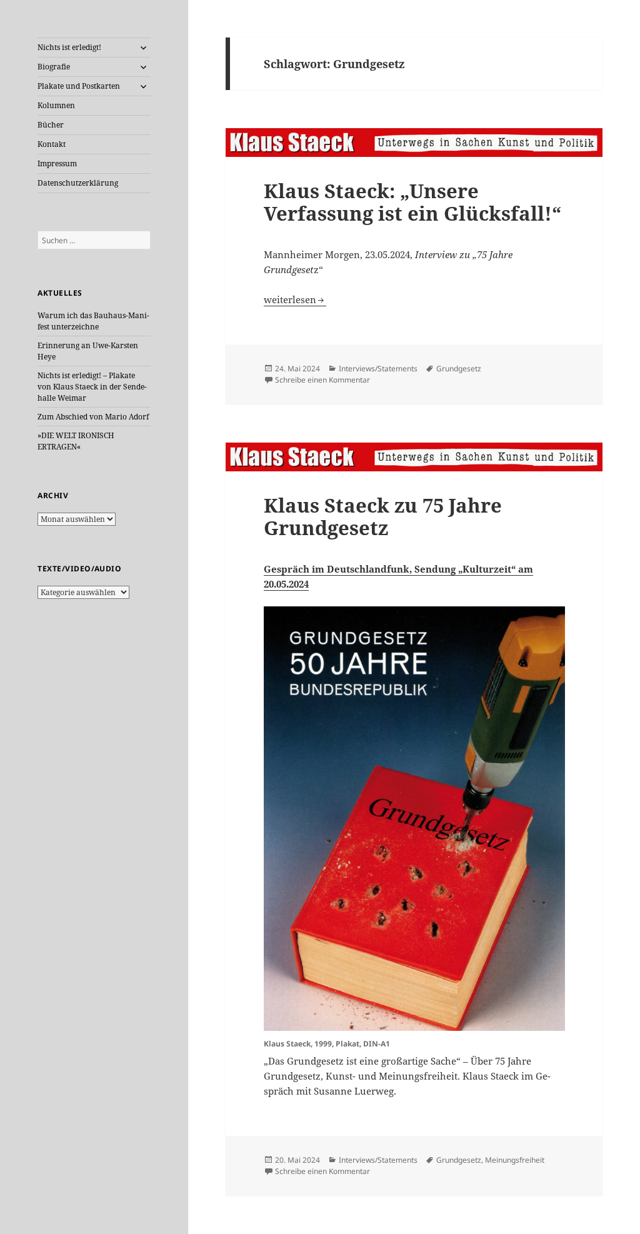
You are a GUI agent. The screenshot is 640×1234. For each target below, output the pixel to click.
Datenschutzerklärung (78, 183)
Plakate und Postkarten (79, 86)
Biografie (54, 66)
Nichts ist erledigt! (69, 47)
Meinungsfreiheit (514, 1160)
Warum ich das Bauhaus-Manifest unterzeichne (93, 321)
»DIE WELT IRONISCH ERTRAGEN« (76, 441)
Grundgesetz (458, 368)
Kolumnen (56, 105)
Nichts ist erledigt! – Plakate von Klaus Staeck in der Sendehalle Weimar (92, 386)
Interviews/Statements (378, 368)
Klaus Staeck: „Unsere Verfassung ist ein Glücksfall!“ (412, 202)
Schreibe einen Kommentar (322, 379)
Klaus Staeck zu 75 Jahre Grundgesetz (383, 516)
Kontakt (52, 144)
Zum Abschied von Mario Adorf (93, 416)
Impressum (57, 163)
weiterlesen (295, 299)
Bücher (51, 124)
